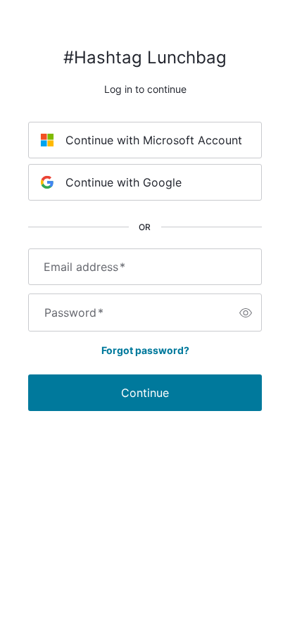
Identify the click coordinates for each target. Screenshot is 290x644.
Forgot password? (145, 350)
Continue (145, 393)
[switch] (245, 312)
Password (73, 312)
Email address (84, 266)
